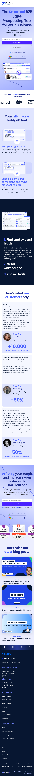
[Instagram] (13, 647)
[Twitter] (29, 647)
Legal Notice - (7, 764)
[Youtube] (4, 647)
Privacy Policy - (16, 764)
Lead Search (6, 696)
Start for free (17, 43)
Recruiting (5, 735)
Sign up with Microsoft (17, 56)
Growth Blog (6, 755)
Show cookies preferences (24, 766)
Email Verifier (6, 700)
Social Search (6, 715)
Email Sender (6, 704)
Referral (4, 759)
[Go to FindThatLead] (9, 4)
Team (4, 751)
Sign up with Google (17, 52)
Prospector (6, 707)
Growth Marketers (8, 739)
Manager (5, 718)
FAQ (3, 747)
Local (3, 711)
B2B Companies (7, 731)
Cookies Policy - (26, 764)
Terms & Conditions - (8, 766)
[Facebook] (21, 647)
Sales (3, 727)
